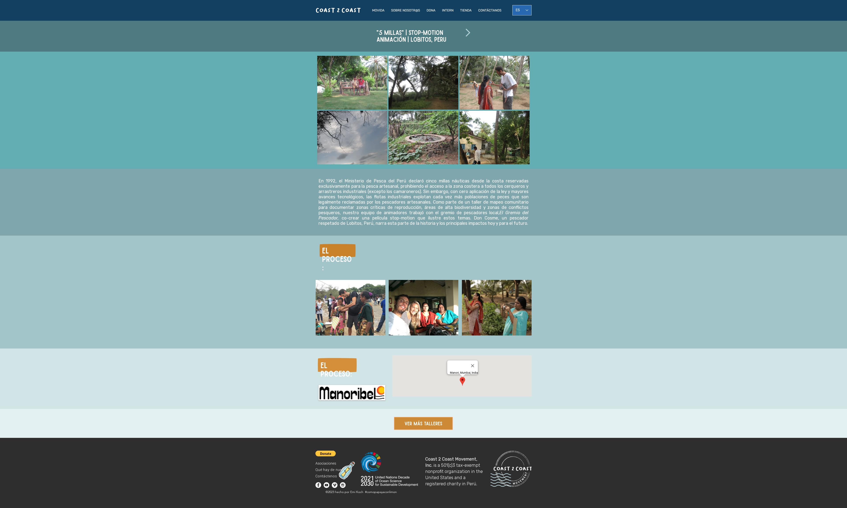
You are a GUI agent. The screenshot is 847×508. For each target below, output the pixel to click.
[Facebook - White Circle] (318, 485)
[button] (378, 10)
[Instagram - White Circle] (343, 485)
